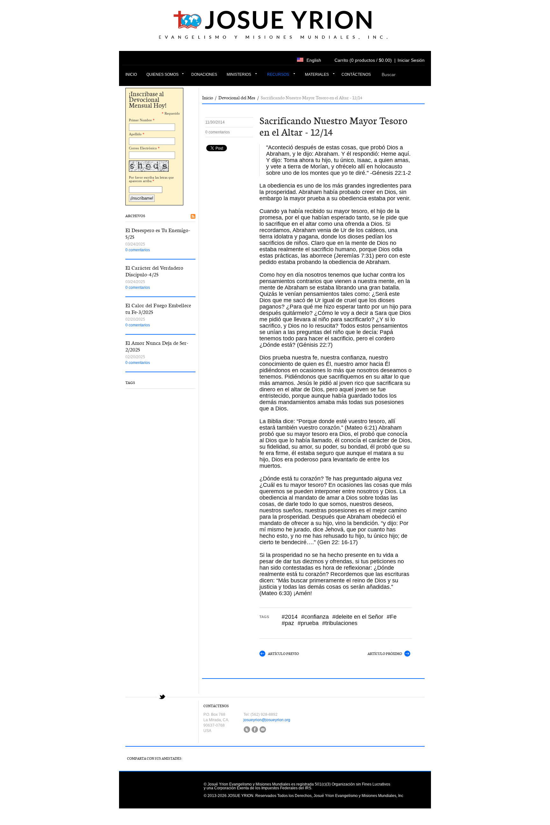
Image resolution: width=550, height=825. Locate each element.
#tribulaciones (339, 623)
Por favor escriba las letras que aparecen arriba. (151, 179)
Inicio (131, 74)
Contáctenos (356, 74)
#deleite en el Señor (357, 617)
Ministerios (239, 74)
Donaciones (204, 74)
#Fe (392, 617)
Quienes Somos (162, 74)
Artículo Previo (283, 654)
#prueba (308, 623)
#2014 (290, 617)
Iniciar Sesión (411, 60)
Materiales (317, 74)
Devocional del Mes (236, 97)
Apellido (135, 134)
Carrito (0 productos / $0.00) (363, 60)
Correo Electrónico (143, 148)
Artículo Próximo (385, 654)
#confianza (315, 617)
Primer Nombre (140, 120)
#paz (288, 623)
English (314, 60)
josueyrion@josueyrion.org (266, 720)
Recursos (278, 74)
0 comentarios (137, 250)
